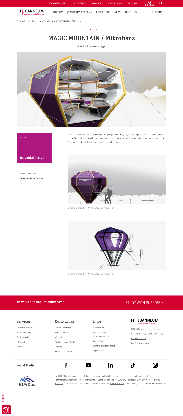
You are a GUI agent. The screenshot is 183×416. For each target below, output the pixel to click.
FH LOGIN (132, 3)
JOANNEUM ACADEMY (79, 12)
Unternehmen (115, 3)
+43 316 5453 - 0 (138, 338)
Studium (58, 12)
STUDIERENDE (80, 3)
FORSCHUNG (103, 12)
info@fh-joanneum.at (140, 343)
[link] (28, 328)
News (117, 12)
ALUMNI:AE (97, 3)
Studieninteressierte (57, 3)
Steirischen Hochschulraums (103, 376)
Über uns (131, 12)
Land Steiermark (117, 383)
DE (159, 3)
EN (164, 3)
